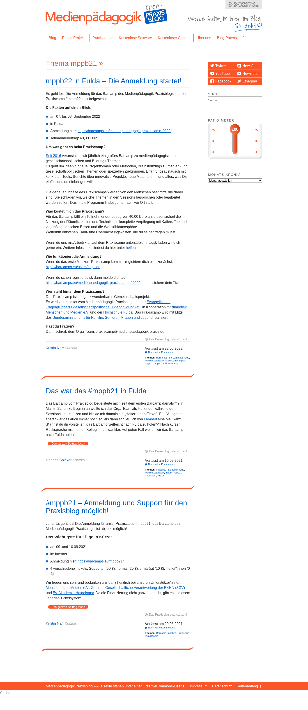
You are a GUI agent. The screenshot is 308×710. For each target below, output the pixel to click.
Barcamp (173, 469)
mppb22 (159, 363)
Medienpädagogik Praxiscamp (161, 360)
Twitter (220, 66)
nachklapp (150, 475)
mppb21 (149, 363)
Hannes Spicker (58, 460)
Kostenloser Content (174, 38)
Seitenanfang (247, 686)
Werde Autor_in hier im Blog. (225, 23)
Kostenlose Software (135, 38)
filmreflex (179, 307)
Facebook (223, 81)
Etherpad (249, 81)
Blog (52, 38)
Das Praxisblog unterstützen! (168, 339)
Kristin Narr (55, 348)
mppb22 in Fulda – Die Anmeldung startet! (114, 81)
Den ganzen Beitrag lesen (68, 443)
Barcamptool (176, 357)
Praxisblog (183, 633)
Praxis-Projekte (74, 38)
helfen (131, 248)
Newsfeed (250, 66)
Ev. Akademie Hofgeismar (73, 593)
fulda (186, 357)
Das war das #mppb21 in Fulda (96, 391)
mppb (182, 360)
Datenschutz (222, 686)
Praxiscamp (171, 363)
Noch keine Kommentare (161, 352)
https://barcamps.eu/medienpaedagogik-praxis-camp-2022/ (124, 131)
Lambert (150, 419)
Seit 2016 (53, 156)
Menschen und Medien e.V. (67, 312)
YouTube (222, 73)
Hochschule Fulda (118, 312)
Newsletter (251, 73)
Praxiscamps (102, 38)
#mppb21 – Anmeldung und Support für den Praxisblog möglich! (116, 507)
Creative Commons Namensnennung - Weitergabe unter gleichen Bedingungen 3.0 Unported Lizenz (243, 4)
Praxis (161, 475)
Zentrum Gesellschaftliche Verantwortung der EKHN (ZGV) (138, 588)
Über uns (203, 38)
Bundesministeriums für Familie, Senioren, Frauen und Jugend (103, 317)
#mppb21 (161, 469)
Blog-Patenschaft (230, 38)
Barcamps (162, 357)
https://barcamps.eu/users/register (73, 267)
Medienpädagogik (154, 472)
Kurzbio (71, 348)
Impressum (198, 686)
